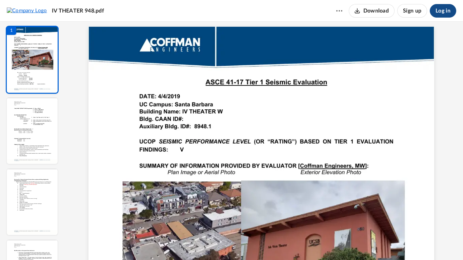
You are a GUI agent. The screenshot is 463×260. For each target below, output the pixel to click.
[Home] (27, 10)
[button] (32, 60)
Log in (443, 11)
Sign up (412, 11)
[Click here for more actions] (339, 11)
